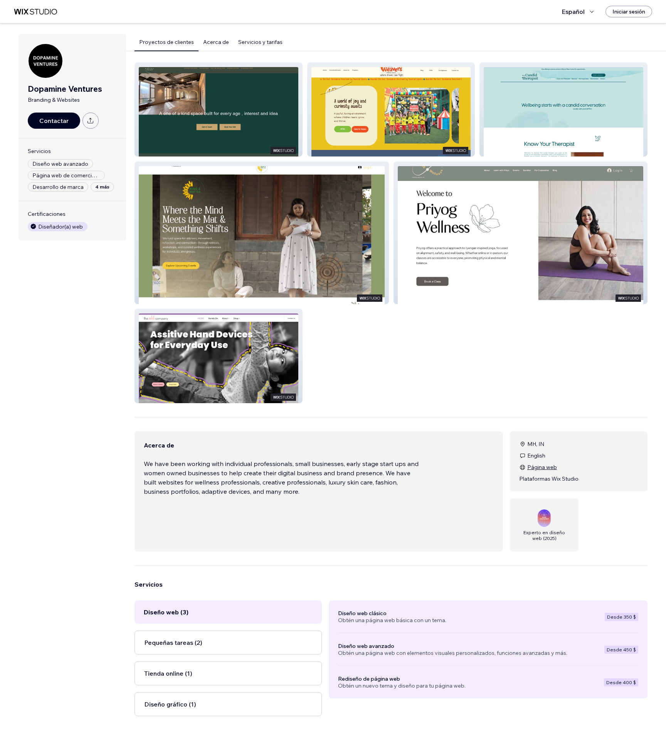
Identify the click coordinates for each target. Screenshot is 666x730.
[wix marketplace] (35, 11)
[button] (219, 109)
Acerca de (216, 42)
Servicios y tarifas (260, 42)
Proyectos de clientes (166, 42)
